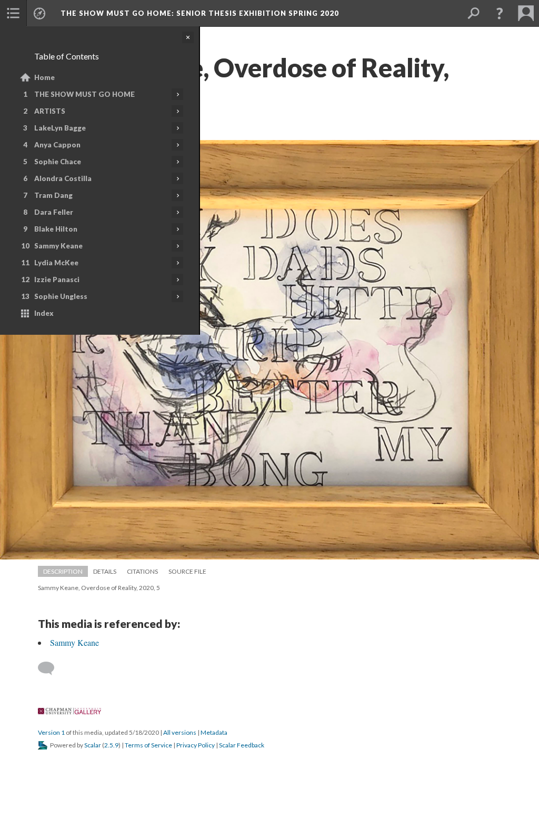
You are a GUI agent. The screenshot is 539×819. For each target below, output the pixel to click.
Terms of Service (148, 745)
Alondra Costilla (63, 178)
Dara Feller (53, 212)
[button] (13, 13)
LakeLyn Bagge (60, 128)
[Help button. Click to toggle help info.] (499, 13)
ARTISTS (49, 111)
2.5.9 (111, 745)
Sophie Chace (57, 161)
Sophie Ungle (60, 296)
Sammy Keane (58, 246)
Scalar (92, 745)
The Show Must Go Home (200, 13)
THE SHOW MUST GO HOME (84, 94)
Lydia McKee (56, 262)
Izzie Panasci (56, 279)
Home (44, 77)
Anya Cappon (57, 145)
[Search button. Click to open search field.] (473, 13)
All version (179, 732)
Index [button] (44, 313)
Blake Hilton (55, 229)
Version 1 (51, 732)
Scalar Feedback (241, 745)
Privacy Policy (195, 745)
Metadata (214, 732)
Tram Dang (53, 195)
